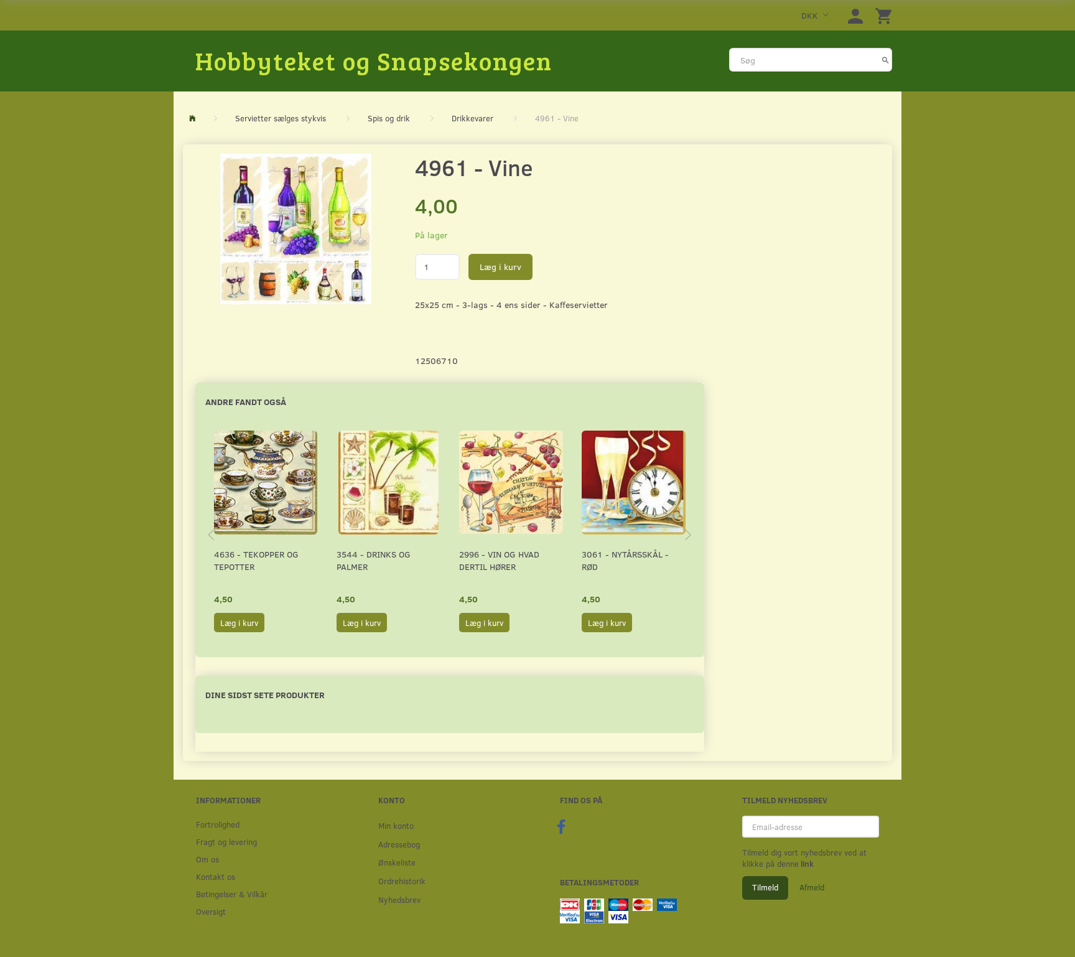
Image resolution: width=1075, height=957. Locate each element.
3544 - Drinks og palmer (374, 560)
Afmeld (811, 887)
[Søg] (885, 60)
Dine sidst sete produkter (265, 695)
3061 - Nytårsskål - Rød (625, 560)
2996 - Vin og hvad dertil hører (499, 560)
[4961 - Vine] (295, 229)
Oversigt (211, 911)
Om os (207, 859)
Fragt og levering (226, 841)
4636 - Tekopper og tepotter (256, 560)
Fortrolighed (218, 824)
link (806, 863)
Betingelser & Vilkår (232, 894)
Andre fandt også (245, 402)
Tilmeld (765, 887)
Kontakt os (215, 876)
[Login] (855, 15)
